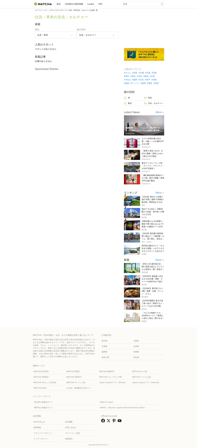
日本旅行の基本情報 (74, 4)
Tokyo (128, 80)
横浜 (150, 83)
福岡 (135, 80)
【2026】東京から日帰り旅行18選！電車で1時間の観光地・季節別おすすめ (152, 199)
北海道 (136, 346)
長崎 (155, 80)
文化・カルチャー (155, 103)
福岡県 (104, 352)
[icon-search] (162, 4)
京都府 (104, 346)
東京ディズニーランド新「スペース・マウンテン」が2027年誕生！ (153, 165)
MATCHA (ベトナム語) (141, 377)
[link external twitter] (109, 421)
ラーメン (135, 83)
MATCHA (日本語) (41, 371)
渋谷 (142, 80)
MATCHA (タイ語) (139, 371)
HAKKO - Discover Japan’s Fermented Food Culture (122, 407)
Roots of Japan (106, 402)
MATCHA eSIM (40, 388)
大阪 (148, 73)
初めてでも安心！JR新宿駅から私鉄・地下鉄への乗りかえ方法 (153, 211)
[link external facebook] (103, 421)
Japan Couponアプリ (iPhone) (112, 382)
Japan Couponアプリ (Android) (145, 382)
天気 (140, 76)
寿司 (127, 76)
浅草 (135, 73)
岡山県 (136, 357)
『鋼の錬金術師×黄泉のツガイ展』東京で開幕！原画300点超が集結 (153, 178)
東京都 (104, 341)
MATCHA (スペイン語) (75, 382)
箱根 (127, 83)
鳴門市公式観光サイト (43, 407)
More (159, 112)
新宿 (157, 83)
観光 (130, 103)
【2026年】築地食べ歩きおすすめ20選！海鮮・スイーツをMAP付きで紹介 (152, 279)
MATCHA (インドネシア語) (110, 377)
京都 (142, 73)
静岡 (144, 83)
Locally (90, 4)
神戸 (148, 80)
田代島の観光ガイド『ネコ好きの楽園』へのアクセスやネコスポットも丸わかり (153, 248)
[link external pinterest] (114, 421)
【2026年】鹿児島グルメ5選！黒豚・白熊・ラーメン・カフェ (152, 291)
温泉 (155, 73)
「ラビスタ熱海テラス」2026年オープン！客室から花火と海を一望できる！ (153, 315)
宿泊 (133, 76)
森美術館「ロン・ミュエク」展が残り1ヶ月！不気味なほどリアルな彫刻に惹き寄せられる (143, 130)
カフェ (128, 73)
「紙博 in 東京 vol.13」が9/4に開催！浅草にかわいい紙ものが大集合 (152, 153)
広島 (153, 76)
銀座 (146, 76)
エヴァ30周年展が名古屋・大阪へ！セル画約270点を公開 (153, 141)
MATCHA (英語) (73, 371)
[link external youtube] (120, 421)
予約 (100, 4)
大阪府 (136, 341)
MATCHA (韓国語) (41, 377)
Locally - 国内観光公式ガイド (78, 388)
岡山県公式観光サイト (43, 402)
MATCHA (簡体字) (74, 377)
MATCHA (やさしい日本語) (45, 382)
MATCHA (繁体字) (106, 371)
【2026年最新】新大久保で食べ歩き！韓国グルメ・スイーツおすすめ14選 (153, 303)
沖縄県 (136, 352)
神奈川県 (105, 357)
